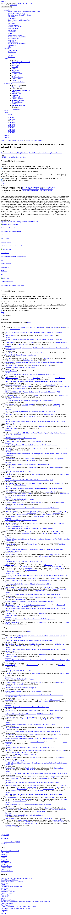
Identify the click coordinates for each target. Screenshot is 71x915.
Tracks (6, 58)
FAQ (9, 47)
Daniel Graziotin (22, 514)
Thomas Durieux (49, 335)
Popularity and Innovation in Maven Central (18, 471)
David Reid (36, 378)
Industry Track (16, 65)
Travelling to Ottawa (14, 38)
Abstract (3, 193)
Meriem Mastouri (34, 598)
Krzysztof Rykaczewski (59, 589)
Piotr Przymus (9, 335)
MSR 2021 (11, 127)
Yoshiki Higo (56, 406)
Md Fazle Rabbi (10, 483)
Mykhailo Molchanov (31, 570)
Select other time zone (54, 168)
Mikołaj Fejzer (48, 565)
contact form (4, 838)
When (2, 185)
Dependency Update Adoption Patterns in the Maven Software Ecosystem (27, 464)
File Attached (24, 526)
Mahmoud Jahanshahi (11, 378)
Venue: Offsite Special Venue (16, 13)
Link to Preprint (5, 220)
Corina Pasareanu (28, 360)
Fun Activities (12, 30)
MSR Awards (16, 72)
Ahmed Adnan (9, 441)
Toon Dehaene (63, 395)
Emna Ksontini (9, 598)
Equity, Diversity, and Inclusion (17, 43)
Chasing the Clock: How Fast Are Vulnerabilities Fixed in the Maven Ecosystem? (29, 480)
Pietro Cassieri (32, 578)
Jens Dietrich (36, 474)
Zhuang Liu (8, 365)
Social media (12, 32)
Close (2, 183)
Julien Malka (9, 554)
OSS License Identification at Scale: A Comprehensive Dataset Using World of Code (30, 374)
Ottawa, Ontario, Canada (25, 3)
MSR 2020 (11, 129)
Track (2, 155)
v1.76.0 (18, 842)
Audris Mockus (30, 379)
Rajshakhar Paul (59, 483)
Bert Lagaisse (17, 397)
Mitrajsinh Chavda (22, 153)
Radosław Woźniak (57, 566)
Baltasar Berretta (10, 467)
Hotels (10, 33)
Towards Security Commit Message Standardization (20, 355)
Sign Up (3, 913)
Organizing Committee (18, 87)
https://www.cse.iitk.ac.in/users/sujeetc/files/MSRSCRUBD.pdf (19, 221)
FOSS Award (16, 63)
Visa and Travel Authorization (17, 37)
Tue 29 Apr (11, 57)
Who (2, 151)
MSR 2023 (11, 124)
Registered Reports (17, 77)
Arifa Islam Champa (35, 483)
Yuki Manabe (57, 404)
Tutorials (14, 80)
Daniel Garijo (41, 353)
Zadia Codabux (41, 622)
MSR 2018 (11, 132)
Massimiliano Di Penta (17, 580)
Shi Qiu (45, 406)
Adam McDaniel (60, 378)
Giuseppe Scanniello (61, 342)
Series (10, 114)
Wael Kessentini (20, 599)
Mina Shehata (9, 605)
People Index (16, 109)
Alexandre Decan (32, 544)
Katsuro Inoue (26, 406)
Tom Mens (61, 544)
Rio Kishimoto (9, 404)
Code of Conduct (13, 42)
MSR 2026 (11, 119)
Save (2, 182)
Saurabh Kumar (33, 153)
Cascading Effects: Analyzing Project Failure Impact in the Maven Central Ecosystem (30, 601)
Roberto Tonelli (15, 516)
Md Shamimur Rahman (12, 622)
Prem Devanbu (29, 458)
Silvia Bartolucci (31, 513)
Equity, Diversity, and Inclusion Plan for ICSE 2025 (16, 908)
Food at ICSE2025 (13, 28)
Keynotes (14, 68)
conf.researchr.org (9, 842)
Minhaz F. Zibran (20, 485)
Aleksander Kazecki (58, 568)
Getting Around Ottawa (15, 35)
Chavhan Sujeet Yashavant (8, 153)
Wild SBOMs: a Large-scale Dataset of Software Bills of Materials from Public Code (30, 411)
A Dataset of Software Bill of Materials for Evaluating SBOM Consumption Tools (29, 401)
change (29, 322)
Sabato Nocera (9, 342)
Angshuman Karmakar (55, 153)
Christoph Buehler (10, 502)
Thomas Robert (48, 414)
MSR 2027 (11, 117)
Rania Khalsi (57, 598)
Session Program (6, 315)
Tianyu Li (36, 395)
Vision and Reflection (18, 82)
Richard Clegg (57, 513)
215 (23, 187)
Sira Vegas (31, 342)
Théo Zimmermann (44, 556)
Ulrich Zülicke (64, 474)
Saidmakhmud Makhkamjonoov (35, 605)
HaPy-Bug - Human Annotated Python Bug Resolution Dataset (23, 561)
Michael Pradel (30, 460)
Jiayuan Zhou (35, 365)
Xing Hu (16, 365)
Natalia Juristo (23, 344)
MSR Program (12, 50)
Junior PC (15, 67)
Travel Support (12, 40)
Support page (4, 843)
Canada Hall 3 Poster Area (30, 189)
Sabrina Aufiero (34, 511)
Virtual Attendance (13, 25)
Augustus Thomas (32, 467)
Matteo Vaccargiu (10, 511)
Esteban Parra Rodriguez (19, 606)
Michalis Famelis (59, 523)
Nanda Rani (42, 426)
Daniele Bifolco (10, 578)
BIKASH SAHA (10, 426)
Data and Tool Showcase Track (21, 62)
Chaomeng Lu (9, 395)
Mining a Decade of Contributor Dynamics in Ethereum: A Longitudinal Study (32, 508)
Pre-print (8, 337)
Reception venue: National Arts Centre (19, 15)
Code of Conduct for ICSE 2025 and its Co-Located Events (18, 906)
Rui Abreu (46, 358)
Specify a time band (23, 180)
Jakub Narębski (22, 566)
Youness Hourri (10, 544)
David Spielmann (36, 502)
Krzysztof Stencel (10, 571)
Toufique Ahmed (10, 458)
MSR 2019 (11, 131)
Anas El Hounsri (10, 353)
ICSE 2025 (13, 5)
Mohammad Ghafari (50, 187)
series (9, 140)
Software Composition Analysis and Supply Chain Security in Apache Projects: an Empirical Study (34, 339)
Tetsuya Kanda (29, 404)
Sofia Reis (8, 358)
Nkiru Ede (8, 474)
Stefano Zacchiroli (29, 416)
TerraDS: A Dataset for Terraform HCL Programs (19, 499)
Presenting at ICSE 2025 (15, 27)
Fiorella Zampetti (45, 580)
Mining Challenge (17, 73)
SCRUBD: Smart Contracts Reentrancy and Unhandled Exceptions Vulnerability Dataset (33, 381)
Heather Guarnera (55, 467)
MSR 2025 (16, 140)
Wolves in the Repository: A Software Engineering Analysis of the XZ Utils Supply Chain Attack (33, 332)
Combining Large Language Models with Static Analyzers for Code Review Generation (31, 445)
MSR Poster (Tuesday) (46, 190)
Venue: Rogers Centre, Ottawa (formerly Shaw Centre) (24, 11)
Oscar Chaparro (36, 441)
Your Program (12, 52)
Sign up (6, 137)
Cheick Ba (63, 511)
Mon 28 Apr (11, 55)
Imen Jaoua (8, 448)
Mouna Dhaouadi (10, 523)
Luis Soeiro (8, 414)
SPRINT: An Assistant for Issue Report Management (20, 438)
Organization (8, 83)
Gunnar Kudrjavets (11, 371)
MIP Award (15, 70)
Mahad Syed (61, 605)
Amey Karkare (43, 153)
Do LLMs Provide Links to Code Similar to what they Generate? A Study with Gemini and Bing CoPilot (36, 575)
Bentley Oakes (34, 523)
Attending (7, 10)
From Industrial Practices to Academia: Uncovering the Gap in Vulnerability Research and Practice (34, 362)
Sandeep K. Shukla (11, 428)
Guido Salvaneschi (17, 504)
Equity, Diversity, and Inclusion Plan (18, 20)
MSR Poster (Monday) (46, 189)
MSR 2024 (11, 122)
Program (6, 48)
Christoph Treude (59, 458)
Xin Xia (47, 365)
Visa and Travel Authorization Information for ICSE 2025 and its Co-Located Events (25, 901)
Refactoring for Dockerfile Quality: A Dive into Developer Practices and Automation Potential (32, 594)
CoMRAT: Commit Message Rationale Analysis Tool (21, 520)
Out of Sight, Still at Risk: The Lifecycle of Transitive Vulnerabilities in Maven (28, 584)
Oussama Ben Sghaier (37, 448)
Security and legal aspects (33, 187)
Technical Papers (17, 78)
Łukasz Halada (29, 568)
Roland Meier (60, 502)
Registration (11, 16)
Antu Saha (18, 441)
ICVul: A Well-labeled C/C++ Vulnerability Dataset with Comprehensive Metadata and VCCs (32, 392)
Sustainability (12, 45)
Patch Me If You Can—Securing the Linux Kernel (20, 367)
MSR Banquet (12, 18)
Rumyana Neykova (48, 514)
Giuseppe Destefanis (40, 516)
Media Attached (15, 526)
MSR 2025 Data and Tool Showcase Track (13, 157)
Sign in (6, 135)
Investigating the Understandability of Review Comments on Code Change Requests (30, 619)
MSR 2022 (11, 126)
